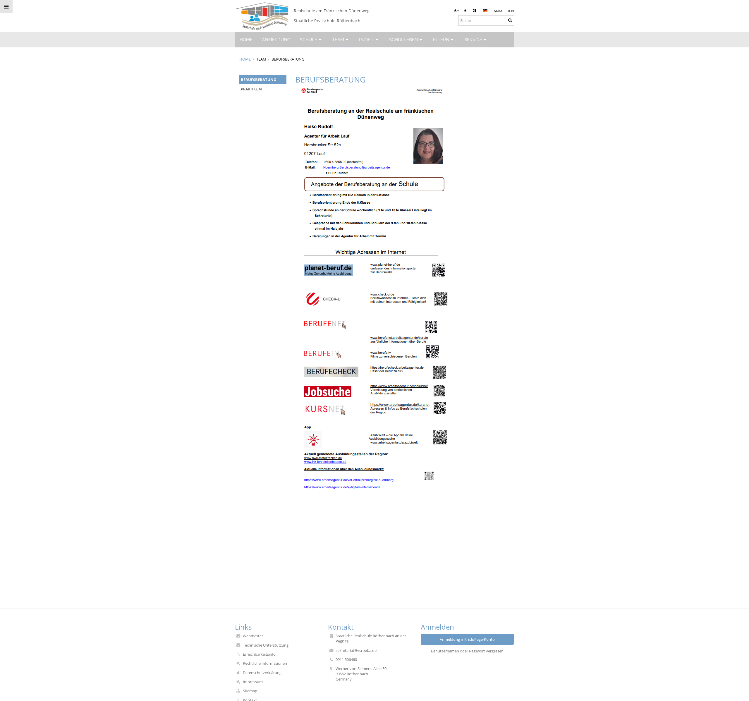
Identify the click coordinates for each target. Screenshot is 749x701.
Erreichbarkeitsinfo (259, 654)
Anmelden (504, 10)
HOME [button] (246, 39)
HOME (245, 59)
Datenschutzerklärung (262, 672)
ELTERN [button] (441, 39)
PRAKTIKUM (251, 89)
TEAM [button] (338, 39)
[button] (474, 10)
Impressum (253, 681)
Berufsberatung (288, 59)
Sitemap (250, 690)
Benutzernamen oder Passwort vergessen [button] (467, 651)
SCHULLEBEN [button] (403, 39)
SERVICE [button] (473, 39)
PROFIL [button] (366, 39)
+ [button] (458, 10)
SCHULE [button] (308, 39)
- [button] (467, 10)
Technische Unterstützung (265, 645)
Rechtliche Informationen (265, 663)
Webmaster (253, 635)
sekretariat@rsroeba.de (356, 650)
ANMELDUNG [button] (276, 39)
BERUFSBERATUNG (258, 79)
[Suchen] (510, 20)
